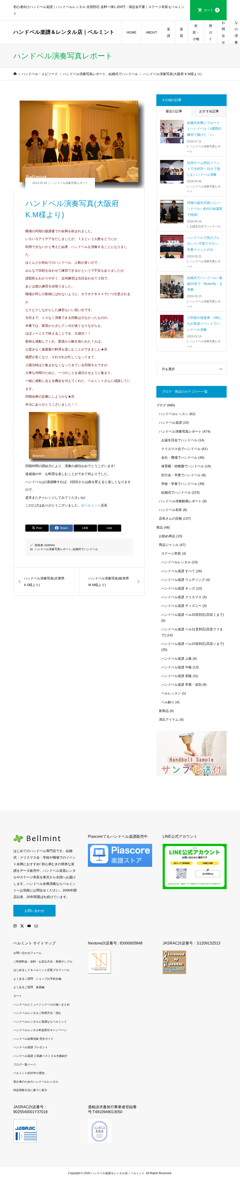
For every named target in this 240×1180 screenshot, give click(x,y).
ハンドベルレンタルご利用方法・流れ (37, 1013)
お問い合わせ (34, 911)
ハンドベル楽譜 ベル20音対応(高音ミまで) (192, 615)
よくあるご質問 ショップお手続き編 (37, 978)
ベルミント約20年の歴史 (29, 1073)
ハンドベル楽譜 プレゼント (30, 1047)
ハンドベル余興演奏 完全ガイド (33, 1038)
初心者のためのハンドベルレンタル (35, 1081)
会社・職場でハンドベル (179, 457)
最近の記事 (174, 111)
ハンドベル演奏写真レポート (69, 183)
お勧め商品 (167, 536)
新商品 (164, 711)
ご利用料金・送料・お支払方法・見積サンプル (42, 961)
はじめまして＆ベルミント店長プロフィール (41, 970)
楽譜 (168, 32)
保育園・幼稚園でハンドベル (182, 466)
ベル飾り (167, 702)
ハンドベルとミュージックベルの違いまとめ (41, 1004)
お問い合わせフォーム (27, 953)
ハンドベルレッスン (173, 414)
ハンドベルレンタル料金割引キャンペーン (40, 1030)
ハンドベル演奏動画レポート (180, 501)
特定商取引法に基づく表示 (30, 1090)
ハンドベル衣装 (170, 510)
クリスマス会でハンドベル (181, 449)
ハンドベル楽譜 (170, 422)
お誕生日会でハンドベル (179, 440)
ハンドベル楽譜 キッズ (178, 588)
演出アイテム (169, 719)
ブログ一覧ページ (24, 1064)
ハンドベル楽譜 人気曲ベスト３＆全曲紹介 (40, 1056)
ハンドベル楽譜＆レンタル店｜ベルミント (64, 32)
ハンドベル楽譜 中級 (176, 667)
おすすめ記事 (209, 111)
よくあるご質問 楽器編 (28, 987)
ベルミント (92, 505)
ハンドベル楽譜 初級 (176, 676)
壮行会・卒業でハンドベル (181, 475)
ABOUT (151, 32)
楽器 (181, 32)
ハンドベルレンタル (176, 562)
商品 (159, 527)
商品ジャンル (169, 545)
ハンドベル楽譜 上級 (176, 658)
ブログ (161, 405)
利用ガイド (210, 32)
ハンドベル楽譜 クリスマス (181, 597)
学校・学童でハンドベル (179, 484)
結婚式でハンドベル (85, 549)
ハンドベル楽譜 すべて (178, 571)
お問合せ (223, 32)
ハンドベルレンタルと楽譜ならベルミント (40, 1021)
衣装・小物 (196, 32)
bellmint (50, 545)
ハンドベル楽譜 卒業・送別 (181, 684)
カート (211, 10)
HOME (131, 32)
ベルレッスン (171, 693)
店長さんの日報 (170, 518)
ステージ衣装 (171, 553)
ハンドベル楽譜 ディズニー (181, 606)
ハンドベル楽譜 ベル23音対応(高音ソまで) (192, 644)
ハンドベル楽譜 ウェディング (183, 580)
